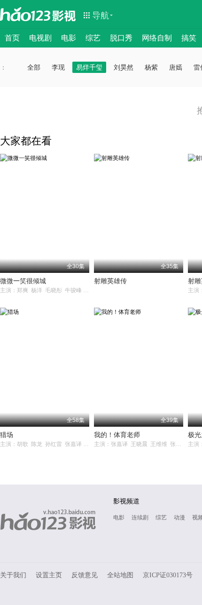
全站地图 (120, 575)
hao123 (25, 14)
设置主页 (49, 575)
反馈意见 (84, 575)
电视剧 (40, 38)
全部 (33, 67)
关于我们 (13, 575)
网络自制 (157, 38)
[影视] (64, 15)
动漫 (179, 517)
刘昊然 (123, 67)
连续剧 (140, 517)
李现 (58, 67)
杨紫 (151, 67)
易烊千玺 (89, 67)
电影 (68, 38)
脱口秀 (121, 38)
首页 (12, 38)
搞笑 (188, 38)
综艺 (93, 38)
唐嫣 (175, 67)
